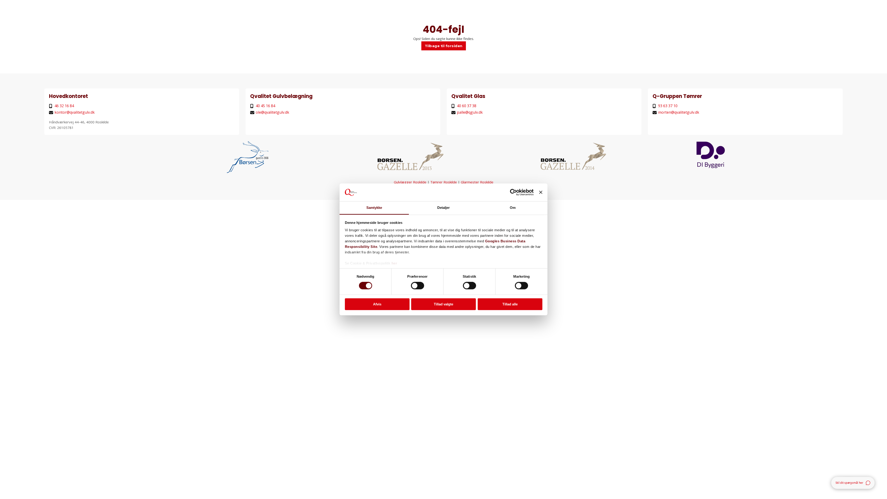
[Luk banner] (540, 192)
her (394, 263)
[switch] (417, 285)
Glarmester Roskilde (477, 182)
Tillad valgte (443, 304)
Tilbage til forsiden (443, 46)
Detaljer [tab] (443, 208)
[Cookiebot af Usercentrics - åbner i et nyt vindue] (513, 192)
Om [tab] (513, 208)
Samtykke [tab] (374, 208)
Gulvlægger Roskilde (410, 182)
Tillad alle (510, 304)
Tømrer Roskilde (443, 182)
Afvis (377, 304)
